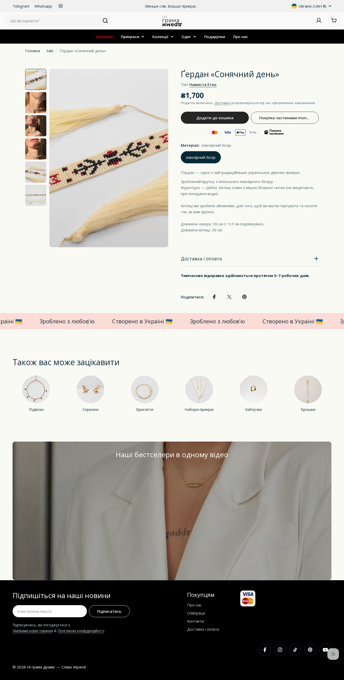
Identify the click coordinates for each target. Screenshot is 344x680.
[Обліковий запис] (319, 20)
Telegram (21, 6)
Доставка (222, 103)
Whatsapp (43, 6)
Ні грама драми (41, 666)
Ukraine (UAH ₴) (312, 6)
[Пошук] (105, 21)
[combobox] (58, 21)
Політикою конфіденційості (81, 630)
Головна (32, 50)
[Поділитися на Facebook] (214, 297)
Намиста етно (203, 84)
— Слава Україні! (71, 666)
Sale (49, 50)
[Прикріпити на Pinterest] (244, 297)
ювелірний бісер (201, 157)
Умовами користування (33, 630)
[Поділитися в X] (229, 297)
